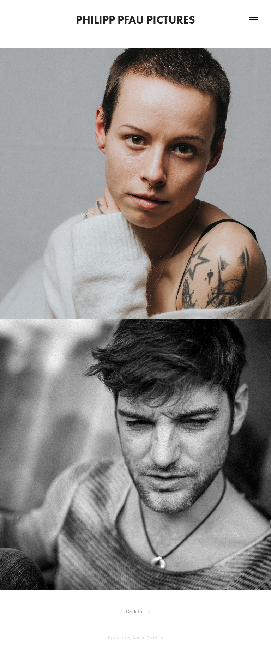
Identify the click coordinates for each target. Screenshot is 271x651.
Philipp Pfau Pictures (135, 19)
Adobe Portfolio (147, 637)
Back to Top (135, 611)
